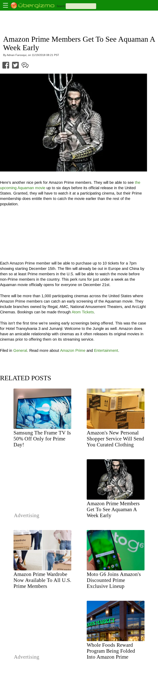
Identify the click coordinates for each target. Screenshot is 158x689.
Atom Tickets (83, 312)
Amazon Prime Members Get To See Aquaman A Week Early (113, 509)
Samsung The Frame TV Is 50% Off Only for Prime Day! (42, 439)
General (20, 350)
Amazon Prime (72, 350)
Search (61, 6)
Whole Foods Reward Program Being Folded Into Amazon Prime (111, 651)
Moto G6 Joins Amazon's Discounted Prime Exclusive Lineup (114, 580)
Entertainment (106, 350)
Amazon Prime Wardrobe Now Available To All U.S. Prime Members (42, 580)
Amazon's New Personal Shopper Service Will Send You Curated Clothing (115, 439)
